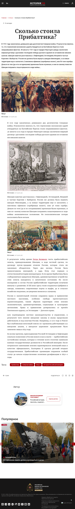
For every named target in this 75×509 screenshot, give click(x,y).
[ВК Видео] (12, 504)
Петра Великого (40, 259)
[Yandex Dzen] (26, 504)
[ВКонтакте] (9, 504)
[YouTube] (19, 504)
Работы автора (53, 399)
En (7, 3)
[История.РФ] (37, 3)
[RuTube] (16, 504)
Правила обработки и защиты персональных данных (50, 498)
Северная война (27, 365)
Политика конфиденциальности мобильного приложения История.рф (50, 502)
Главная (3, 18)
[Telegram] (6, 504)
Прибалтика (15, 365)
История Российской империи (53, 365)
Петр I (38, 365)
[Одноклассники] (22, 504)
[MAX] (2, 504)
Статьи (10, 18)
